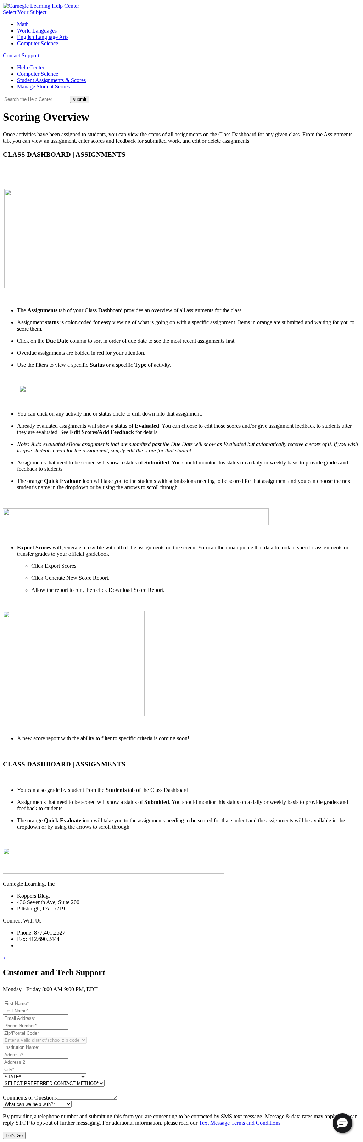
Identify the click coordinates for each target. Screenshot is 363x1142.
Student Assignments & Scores (51, 80)
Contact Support (21, 55)
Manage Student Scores (43, 87)
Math (23, 24)
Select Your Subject (24, 12)
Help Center (30, 67)
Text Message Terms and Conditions (239, 1123)
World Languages (37, 31)
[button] (342, 1123)
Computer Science (37, 43)
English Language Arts (42, 37)
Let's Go (14, 1135)
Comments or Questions (30, 1098)
